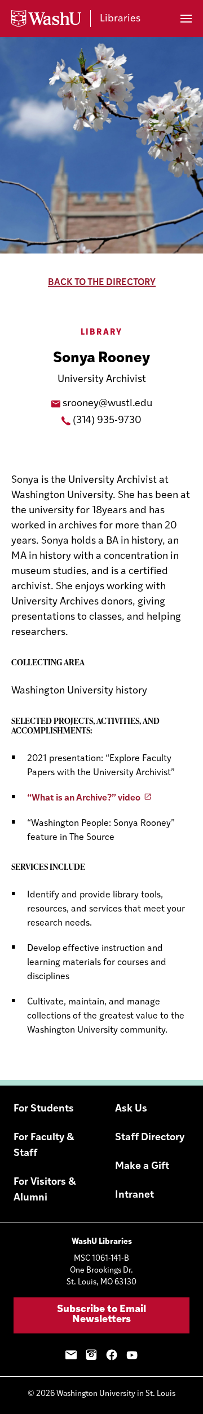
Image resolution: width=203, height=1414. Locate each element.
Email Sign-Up (71, 1354)
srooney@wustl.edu (107, 404)
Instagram (91, 1354)
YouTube (132, 1354)
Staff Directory (149, 1138)
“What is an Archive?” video (83, 798)
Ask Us (131, 1109)
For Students (44, 1109)
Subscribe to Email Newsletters (101, 1315)
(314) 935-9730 (107, 421)
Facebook (111, 1354)
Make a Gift (142, 1167)
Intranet (134, 1195)
